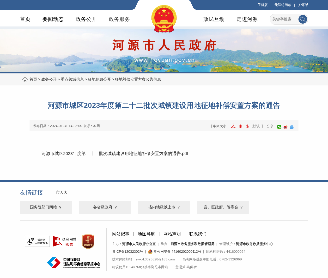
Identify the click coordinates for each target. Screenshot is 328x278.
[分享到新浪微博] (285, 127)
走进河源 (247, 19)
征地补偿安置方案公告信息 (138, 79)
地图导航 (146, 234)
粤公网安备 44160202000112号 (177, 251)
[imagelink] (37, 241)
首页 (25, 19)
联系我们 (198, 234)
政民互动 (214, 19)
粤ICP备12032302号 (127, 251)
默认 (256, 126)
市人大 (61, 192)
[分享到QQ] (292, 127)
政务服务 (119, 19)
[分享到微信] (279, 127)
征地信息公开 (99, 79)
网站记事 (120, 234)
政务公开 (86, 19)
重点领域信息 (72, 79)
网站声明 (172, 234)
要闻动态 (53, 19)
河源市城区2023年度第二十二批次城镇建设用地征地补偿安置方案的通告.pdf (115, 153)
